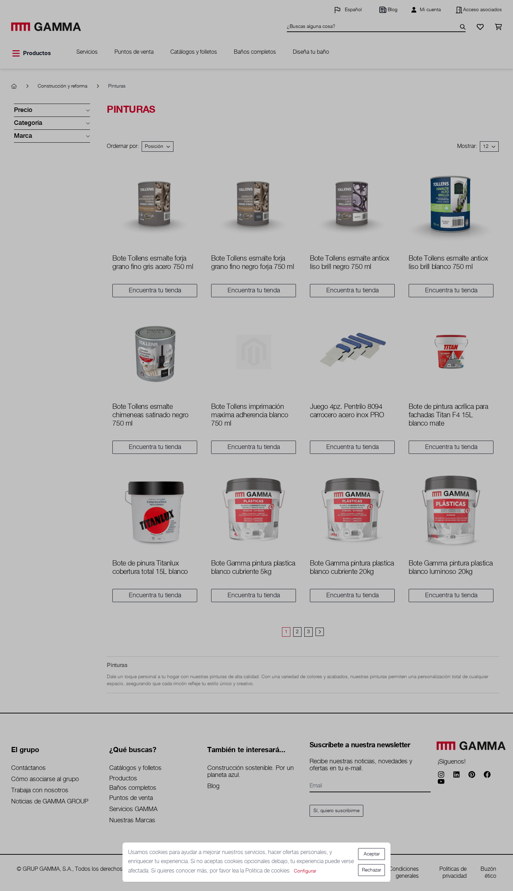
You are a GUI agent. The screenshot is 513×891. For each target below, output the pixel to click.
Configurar (305, 871)
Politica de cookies (268, 871)
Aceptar (372, 854)
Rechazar (371, 870)
